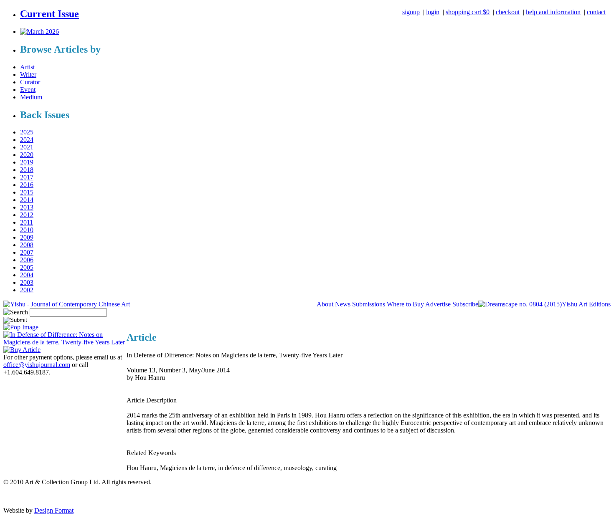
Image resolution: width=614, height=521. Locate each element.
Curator (30, 82)
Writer (28, 74)
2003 (26, 282)
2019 (26, 162)
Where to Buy (405, 304)
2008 (26, 244)
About (325, 304)
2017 (26, 177)
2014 (26, 199)
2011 (26, 222)
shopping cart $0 (468, 11)
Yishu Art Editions (586, 304)
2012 (26, 214)
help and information (553, 11)
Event (28, 89)
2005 (26, 267)
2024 (26, 139)
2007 (26, 252)
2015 (26, 192)
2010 (26, 229)
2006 (26, 259)
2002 (26, 289)
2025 (26, 132)
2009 (26, 237)
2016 (26, 184)
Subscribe (465, 304)
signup (411, 11)
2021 (26, 147)
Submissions (368, 304)
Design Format (54, 510)
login (432, 11)
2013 (26, 207)
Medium (31, 97)
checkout (508, 11)
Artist (27, 67)
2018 (26, 169)
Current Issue (49, 13)
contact (596, 11)
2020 (26, 154)
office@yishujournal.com (36, 364)
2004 (26, 274)
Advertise (438, 304)
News (342, 304)
